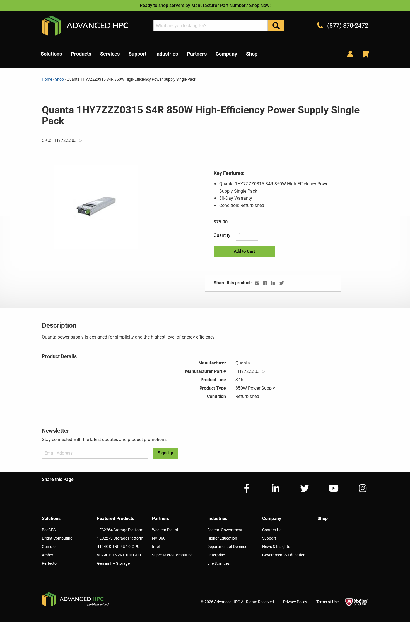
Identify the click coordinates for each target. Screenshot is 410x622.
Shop (59, 79)
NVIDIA (158, 538)
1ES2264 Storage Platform (120, 530)
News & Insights (276, 546)
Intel (156, 546)
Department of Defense (227, 546)
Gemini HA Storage (113, 563)
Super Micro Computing (172, 555)
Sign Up (165, 453)
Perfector (50, 563)
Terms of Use (327, 602)
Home (47, 79)
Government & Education (283, 555)
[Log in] (350, 54)
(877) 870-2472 (347, 25)
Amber (47, 555)
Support (269, 538)
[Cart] (363, 54)
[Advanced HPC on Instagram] (358, 488)
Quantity (222, 235)
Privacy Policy (295, 602)
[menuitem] (51, 54)
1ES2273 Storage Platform (120, 538)
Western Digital (165, 530)
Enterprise (216, 555)
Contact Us (271, 530)
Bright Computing (57, 538)
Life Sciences (218, 563)
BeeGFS (49, 530)
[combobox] (210, 25)
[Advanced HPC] (85, 25)
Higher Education (222, 538)
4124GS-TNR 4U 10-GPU (118, 546)
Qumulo (49, 546)
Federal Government (224, 530)
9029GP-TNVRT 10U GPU (119, 555)
